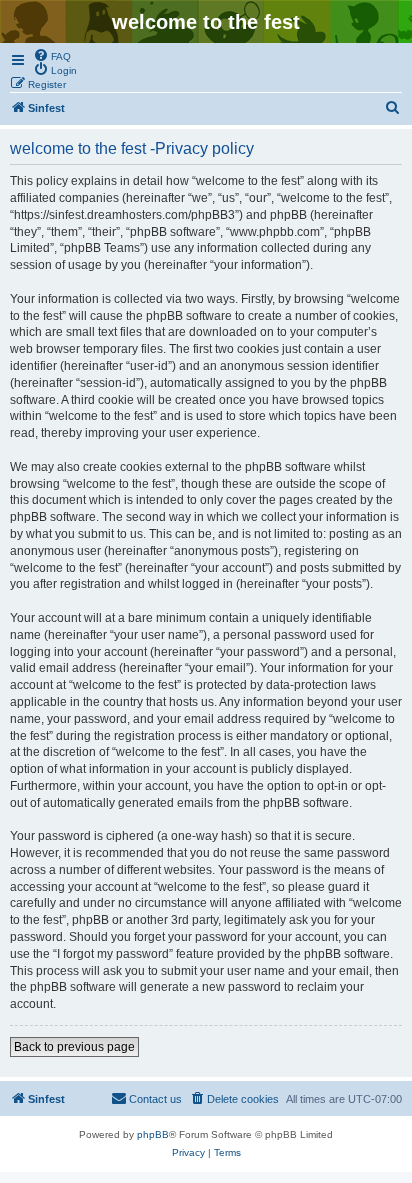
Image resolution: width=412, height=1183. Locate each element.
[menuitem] (52, 55)
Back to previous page (74, 1047)
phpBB (153, 1134)
